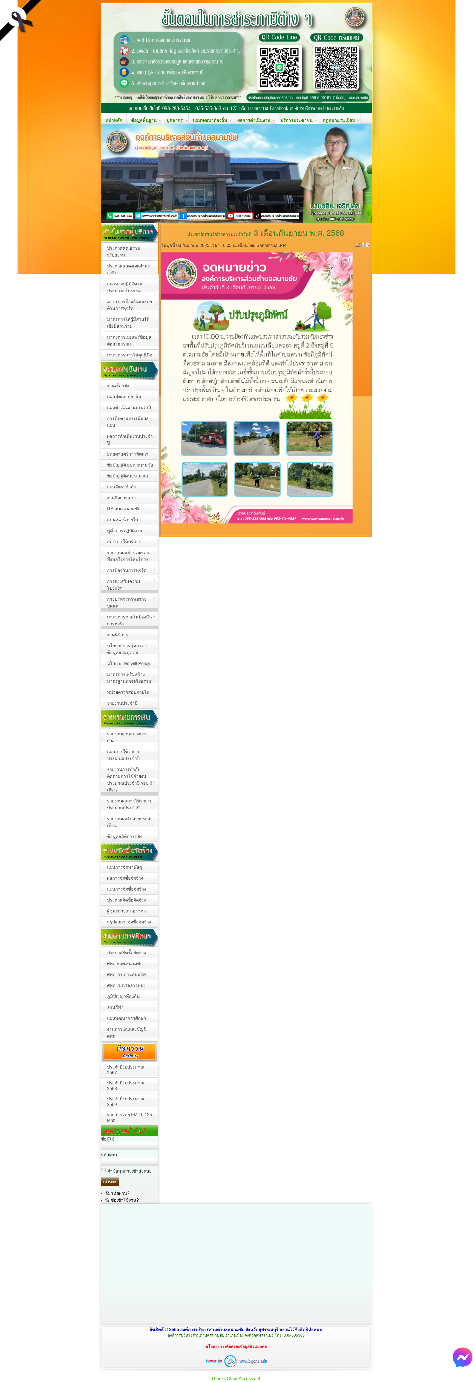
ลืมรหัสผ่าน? (117, 1193)
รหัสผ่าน (109, 1155)
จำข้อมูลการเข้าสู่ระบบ (130, 1171)
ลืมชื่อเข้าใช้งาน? (122, 1200)
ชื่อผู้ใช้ (107, 1139)
